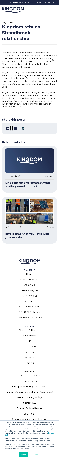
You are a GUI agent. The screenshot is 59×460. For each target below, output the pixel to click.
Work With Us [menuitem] (29, 296)
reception (32, 81)
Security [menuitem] (29, 352)
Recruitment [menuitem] (29, 346)
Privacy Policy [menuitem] (29, 381)
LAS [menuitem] (29, 341)
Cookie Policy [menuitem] (29, 371)
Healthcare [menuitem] (29, 335)
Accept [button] (23, 454)
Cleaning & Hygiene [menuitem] (29, 330)
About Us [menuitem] (29, 285)
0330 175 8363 (25, 3)
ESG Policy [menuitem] (29, 413)
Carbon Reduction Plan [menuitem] (30, 317)
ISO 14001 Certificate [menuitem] (29, 312)
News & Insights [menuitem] (29, 290)
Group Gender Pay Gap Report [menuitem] (29, 386)
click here (43, 104)
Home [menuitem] (29, 274)
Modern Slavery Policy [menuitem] (29, 397)
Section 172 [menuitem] (29, 403)
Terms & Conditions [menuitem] (29, 375)
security (23, 81)
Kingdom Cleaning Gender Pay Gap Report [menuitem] (29, 392)
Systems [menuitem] (29, 357)
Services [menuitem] (29, 326)
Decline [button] (35, 454)
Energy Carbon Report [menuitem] (29, 408)
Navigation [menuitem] (29, 270)
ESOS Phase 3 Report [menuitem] (29, 306)
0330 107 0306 (48, 3)
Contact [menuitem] (29, 301)
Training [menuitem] (29, 363)
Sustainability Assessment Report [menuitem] (30, 419)
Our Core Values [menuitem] (29, 279)
